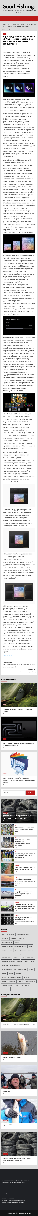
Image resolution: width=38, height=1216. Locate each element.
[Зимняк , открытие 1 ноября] (19, 1043)
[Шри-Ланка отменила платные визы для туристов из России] (7, 868)
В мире (17, 942)
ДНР (11, 950)
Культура (16, 957)
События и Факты (7, 985)
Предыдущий (19, 664)
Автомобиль (10, 934)
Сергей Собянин (30, 981)
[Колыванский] (19, 1077)
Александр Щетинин (22, 934)
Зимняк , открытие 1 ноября (12, 1057)
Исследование (20, 954)
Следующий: (28, 670)
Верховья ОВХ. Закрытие (11, 1125)
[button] (3, 18)
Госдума (4, 950)
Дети (16, 950)
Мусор (26, 961)
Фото (4, 34)
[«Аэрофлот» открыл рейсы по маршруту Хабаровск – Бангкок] (7, 894)
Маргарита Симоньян (8, 961)
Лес (23, 957)
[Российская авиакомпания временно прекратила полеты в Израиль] (7, 881)
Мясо (32, 961)
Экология (5, 813)
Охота (4, 973)
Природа (18, 973)
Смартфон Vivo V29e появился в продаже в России (19, 1024)
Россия (4, 981)
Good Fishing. (19, 6)
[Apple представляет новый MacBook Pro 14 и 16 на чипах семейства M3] (19, 729)
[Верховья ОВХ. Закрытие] (19, 1111)
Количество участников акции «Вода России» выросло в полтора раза (25, 856)
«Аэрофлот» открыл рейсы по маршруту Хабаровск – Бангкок (24, 894)
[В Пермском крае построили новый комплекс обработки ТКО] (7, 830)
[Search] (35, 18)
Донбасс (23, 950)
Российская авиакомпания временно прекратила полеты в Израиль (25, 881)
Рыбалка (20, 981)
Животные (10, 954)
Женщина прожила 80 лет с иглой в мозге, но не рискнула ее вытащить (24, 919)
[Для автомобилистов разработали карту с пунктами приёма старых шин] (19, 1144)
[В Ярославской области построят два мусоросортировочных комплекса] (7, 842)
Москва (19, 961)
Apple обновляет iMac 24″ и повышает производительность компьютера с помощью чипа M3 (19, 780)
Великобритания (7, 942)
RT (3, 934)
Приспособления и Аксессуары (11, 977)
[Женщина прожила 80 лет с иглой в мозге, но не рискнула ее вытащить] (7, 919)
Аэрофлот (5, 938)
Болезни (13, 938)
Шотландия (5, 989)
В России (21, 938)
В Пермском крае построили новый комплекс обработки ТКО (24, 830)
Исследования (6, 957)
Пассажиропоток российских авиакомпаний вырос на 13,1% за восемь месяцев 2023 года (25, 906)
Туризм (17, 865)
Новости (5, 965)
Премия (11, 973)
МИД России (30, 957)
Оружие (31, 969)
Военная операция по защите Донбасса (14, 946)
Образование (22, 969)
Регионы (26, 977)
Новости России (15, 965)
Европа (30, 950)
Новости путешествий (9, 969)
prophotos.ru (7, 655)
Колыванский (7, 1091)
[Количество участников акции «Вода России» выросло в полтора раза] (7, 855)
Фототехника (25, 985)
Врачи (30, 946)
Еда (3, 954)
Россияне (12, 981)
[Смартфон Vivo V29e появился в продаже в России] (19, 695)
